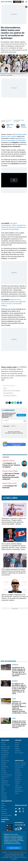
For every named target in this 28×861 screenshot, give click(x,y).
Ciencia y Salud (5, 784)
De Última (4, 809)
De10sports (18, 779)
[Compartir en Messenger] (15, 403)
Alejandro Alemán (8, 460)
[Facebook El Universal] (19, 808)
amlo (5, 388)
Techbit (3, 788)
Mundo (3, 758)
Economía (4, 772)
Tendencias (4, 782)
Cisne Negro (4, 817)
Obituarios (18, 771)
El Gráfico (17, 777)
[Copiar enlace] (18, 403)
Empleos (17, 769)
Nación (3, 121)
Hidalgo (17, 748)
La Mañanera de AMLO (10, 395)
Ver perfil (9, 127)
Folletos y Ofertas (20, 765)
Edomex (17, 742)
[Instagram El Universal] (20, 812)
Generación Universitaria (18, 774)
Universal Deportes (6, 774)
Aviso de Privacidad (15, 843)
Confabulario (4, 780)
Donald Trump (5, 760)
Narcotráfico (4, 766)
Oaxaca (17, 744)
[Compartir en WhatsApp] (12, 403)
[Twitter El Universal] (23, 808)
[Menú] (26, 2)
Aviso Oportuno (19, 767)
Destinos (3, 794)
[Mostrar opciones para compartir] (26, 7)
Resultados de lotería (19, 792)
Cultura (3, 778)
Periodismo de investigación (5, 749)
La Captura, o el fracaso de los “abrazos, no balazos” (11, 465)
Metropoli (4, 762)
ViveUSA (17, 783)
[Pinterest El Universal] (23, 812)
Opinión (5, 457)
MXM (2, 786)
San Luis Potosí (19, 752)
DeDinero (17, 781)
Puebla (17, 746)
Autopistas (4, 796)
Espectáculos (5, 776)
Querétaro (17, 750)
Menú (2, 790)
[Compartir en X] (9, 403)
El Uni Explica (5, 752)
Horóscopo (18, 789)
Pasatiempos (18, 787)
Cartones (3, 770)
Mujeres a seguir (5, 746)
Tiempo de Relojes (6, 815)
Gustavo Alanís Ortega (9, 471)
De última (4, 792)
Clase (2, 803)
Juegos (17, 785)
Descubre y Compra (20, 763)
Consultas (4, 799)
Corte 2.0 (3, 744)
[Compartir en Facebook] (7, 403)
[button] (17, 2)
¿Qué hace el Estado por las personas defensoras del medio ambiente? (10, 476)
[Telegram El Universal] (15, 808)
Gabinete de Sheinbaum (4, 755)
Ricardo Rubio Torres (9, 483)
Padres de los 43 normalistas (12, 390)
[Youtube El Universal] (16, 812)
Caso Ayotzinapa (8, 393)
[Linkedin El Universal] (15, 815)
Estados (3, 764)
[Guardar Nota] (21, 403)
